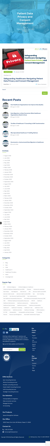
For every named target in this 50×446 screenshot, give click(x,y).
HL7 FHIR (5, 312)
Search (4, 89)
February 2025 (8, 198)
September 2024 (8, 210)
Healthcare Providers (10, 272)
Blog (6, 262)
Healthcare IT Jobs (28, 307)
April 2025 (7, 193)
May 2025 (6, 191)
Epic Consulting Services (9, 380)
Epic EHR (5, 296)
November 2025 (8, 177)
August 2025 (7, 184)
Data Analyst (6, 291)
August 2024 (7, 212)
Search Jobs (34, 349)
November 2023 (8, 233)
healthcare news (6, 310)
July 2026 (7, 158)
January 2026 (7, 172)
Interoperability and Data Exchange (26, 312)
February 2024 (8, 226)
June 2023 (7, 245)
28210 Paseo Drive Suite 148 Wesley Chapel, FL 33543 (17, 422)
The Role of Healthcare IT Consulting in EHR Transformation (27, 123)
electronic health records (8, 293)
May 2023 (6, 247)
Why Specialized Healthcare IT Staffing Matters (24, 133)
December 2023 (8, 231)
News (6, 274)
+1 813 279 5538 (8, 429)
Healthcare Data (34, 303)
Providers (34, 338)
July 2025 (6, 186)
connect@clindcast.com (11, 432)
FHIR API (33, 300)
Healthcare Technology (29, 310)
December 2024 (8, 203)
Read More (6, 84)
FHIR (6, 267)
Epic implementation (32, 296)
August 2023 (7, 240)
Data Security (23, 291)
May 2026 (7, 162)
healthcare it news (39, 307)
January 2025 (7, 200)
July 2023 (6, 243)
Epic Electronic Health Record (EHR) (17, 296)
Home (24, 27)
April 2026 (7, 165)
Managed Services (7, 403)
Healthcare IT (8, 72)
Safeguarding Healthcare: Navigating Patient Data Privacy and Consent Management (23, 79)
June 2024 (7, 217)
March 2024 (7, 224)
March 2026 (7, 167)
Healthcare (39, 300)
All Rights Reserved (19, 437)
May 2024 (6, 219)
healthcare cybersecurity (22, 303)
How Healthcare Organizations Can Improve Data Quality (27, 105)
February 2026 (8, 170)
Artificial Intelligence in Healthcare (25, 287)
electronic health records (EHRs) (23, 293)
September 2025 (8, 181)
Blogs (33, 370)
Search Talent (34, 345)
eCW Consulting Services (9, 389)
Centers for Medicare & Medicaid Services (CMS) (13, 289)
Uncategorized (9, 277)
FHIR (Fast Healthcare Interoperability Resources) (18, 300)
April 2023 (7, 250)
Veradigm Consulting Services (10, 391)
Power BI (5, 314)
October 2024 (8, 207)
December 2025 (8, 174)
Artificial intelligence (11, 287)
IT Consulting (39, 312)
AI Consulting (6, 406)
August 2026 (7, 155)
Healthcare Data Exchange (9, 305)
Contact (34, 363)
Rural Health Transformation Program (32, 314)
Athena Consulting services (10, 382)
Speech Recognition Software (10, 415)
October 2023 (8, 236)
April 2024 (7, 221)
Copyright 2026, (5, 437)
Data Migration (14, 291)
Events (34, 365)
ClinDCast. (11, 437)
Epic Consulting (40, 293)
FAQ (33, 368)
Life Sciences (34, 341)
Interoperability (13, 312)
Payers (34, 335)
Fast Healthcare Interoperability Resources (12, 298)
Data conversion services (9, 401)
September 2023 (8, 238)
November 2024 (8, 205)
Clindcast (29, 289)
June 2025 (7, 188)
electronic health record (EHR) (39, 291)
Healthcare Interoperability (35, 305)
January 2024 (7, 229)
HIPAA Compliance (40, 310)
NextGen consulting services (10, 384)
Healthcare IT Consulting (17, 307)
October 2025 (8, 179)
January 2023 (7, 252)
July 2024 (6, 214)
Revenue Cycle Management (16, 314)
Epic (6, 265)
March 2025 (7, 196)
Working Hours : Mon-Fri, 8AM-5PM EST (40, 437)
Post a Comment (42, 84)
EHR (29, 291)
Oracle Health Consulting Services (12, 387)
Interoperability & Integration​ (10, 398)
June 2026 (7, 160)
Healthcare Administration (9, 303)
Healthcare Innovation (22, 305)
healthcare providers (17, 310)
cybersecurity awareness (38, 289)
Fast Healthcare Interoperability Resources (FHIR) (34, 298)
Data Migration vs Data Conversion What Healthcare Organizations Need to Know (26, 114)
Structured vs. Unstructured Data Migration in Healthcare (27, 142)
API (4, 287)
